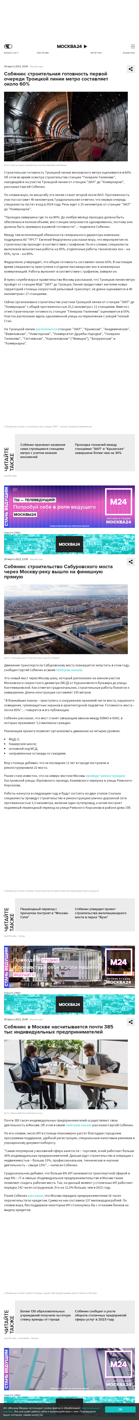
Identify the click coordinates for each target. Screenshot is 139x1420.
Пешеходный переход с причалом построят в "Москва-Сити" (44, 913)
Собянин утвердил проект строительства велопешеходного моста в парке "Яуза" (100, 913)
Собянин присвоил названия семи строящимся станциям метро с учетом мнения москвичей (42, 451)
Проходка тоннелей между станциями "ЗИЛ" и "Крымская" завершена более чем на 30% (99, 449)
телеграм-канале (69, 670)
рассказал (35, 1195)
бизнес (35, 1338)
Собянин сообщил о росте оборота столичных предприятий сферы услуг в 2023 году (100, 1315)
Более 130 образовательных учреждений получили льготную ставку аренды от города (45, 1315)
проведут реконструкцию (105, 775)
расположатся (46, 329)
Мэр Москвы (36, 66)
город (21, 936)
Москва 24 (69, 46)
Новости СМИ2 (12, 532)
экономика (23, 1338)
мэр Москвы (10, 476)
